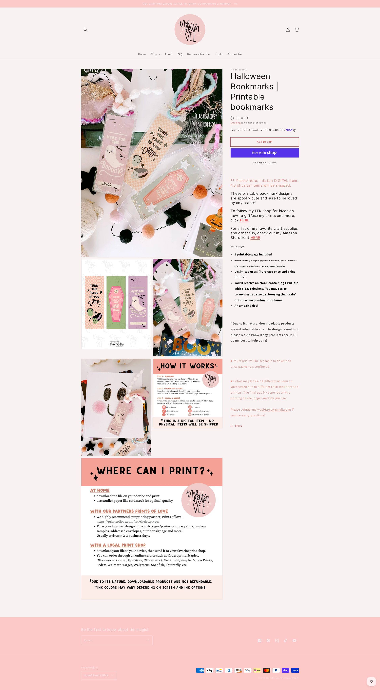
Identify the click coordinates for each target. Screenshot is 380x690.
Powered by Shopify (289, 678)
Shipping (236, 122)
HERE (255, 237)
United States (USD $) (96, 675)
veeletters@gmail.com (274, 409)
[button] (85, 29)
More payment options (265, 162)
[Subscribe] (148, 640)
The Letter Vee (272, 678)
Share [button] (238, 425)
